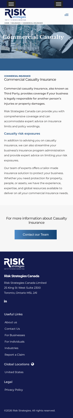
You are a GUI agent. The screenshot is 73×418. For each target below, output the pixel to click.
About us (11, 322)
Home (6, 23)
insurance (16, 23)
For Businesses (15, 335)
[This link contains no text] (7, 301)
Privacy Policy (14, 389)
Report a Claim (15, 354)
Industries (11, 348)
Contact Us (12, 328)
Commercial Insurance (33, 23)
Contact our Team (36, 234)
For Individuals (14, 341)
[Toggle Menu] (11, 4)
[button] (68, 15)
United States (14, 372)
